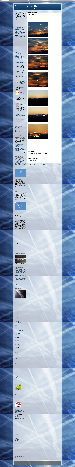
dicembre (18, 322)
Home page (44, 164)
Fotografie (16, 351)
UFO (15, 357)
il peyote (17, 114)
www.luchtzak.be (17, 131)
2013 (17, 314)
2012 (17, 316)
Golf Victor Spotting (18, 135)
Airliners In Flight (17, 127)
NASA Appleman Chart (18, 416)
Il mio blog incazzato (18, 439)
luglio (17, 337)
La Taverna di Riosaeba (20, 122)
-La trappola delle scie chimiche (20, 32)
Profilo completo (17, 392)
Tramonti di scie (18, 329)
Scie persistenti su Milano (27, 6)
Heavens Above (17, 423)
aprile (17, 341)
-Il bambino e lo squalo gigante (19, 33)
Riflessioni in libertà (19, 62)
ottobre (17, 325)
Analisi (16, 353)
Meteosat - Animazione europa (19, 411)
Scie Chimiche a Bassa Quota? (20, 115)
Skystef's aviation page (18, 130)
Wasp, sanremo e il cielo (20, 70)
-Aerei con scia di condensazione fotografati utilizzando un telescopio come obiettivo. (20, 39)
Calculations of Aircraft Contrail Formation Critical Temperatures (20, 149)
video (15, 352)
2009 (17, 320)
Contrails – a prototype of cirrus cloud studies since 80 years (20, 145)
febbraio (17, 344)
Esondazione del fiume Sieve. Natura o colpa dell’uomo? (22, 93)
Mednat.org (16, 440)
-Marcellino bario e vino (18, 31)
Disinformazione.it (17, 436)
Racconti (16, 358)
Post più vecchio (56, 164)
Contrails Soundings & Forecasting (21, 104)
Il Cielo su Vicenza (19, 102)
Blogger (43, 463)
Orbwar (16, 431)
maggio (17, 340)
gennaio (17, 345)
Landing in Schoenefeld (20, 330)
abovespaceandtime (18, 432)
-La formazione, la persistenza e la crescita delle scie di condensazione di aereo (20, 57)
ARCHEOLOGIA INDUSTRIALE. (18, 72)
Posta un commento (32, 160)
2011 (16, 317)
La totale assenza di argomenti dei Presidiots (22, 81)
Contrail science (17, 415)
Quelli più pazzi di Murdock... (19, 79)
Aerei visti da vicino (19, 334)
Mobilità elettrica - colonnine (20, 63)
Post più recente (31, 164)
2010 (17, 318)
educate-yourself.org (18, 435)
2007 (17, 347)
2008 (17, 321)
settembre (18, 326)
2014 (17, 313)
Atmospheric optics (18, 419)
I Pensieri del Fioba (19, 90)
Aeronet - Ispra (17, 412)
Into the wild (18, 333)
